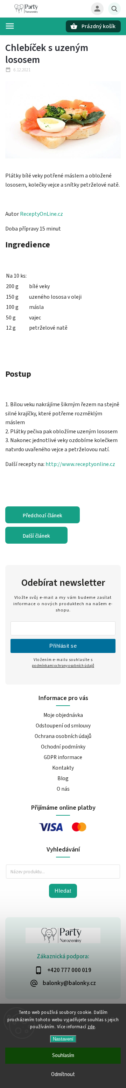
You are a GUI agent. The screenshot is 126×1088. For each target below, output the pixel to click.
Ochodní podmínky (63, 747)
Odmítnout (63, 1074)
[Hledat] (114, 8)
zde (91, 1027)
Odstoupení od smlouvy (63, 726)
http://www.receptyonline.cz (80, 464)
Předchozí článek (42, 515)
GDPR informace (63, 757)
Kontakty (63, 768)
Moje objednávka (63, 715)
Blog (63, 778)
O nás (63, 789)
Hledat (63, 891)
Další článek (36, 536)
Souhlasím (63, 1055)
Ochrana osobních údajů (63, 736)
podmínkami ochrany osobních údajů (63, 666)
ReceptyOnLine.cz (41, 214)
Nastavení (63, 1039)
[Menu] (10, 26)
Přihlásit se (63, 646)
